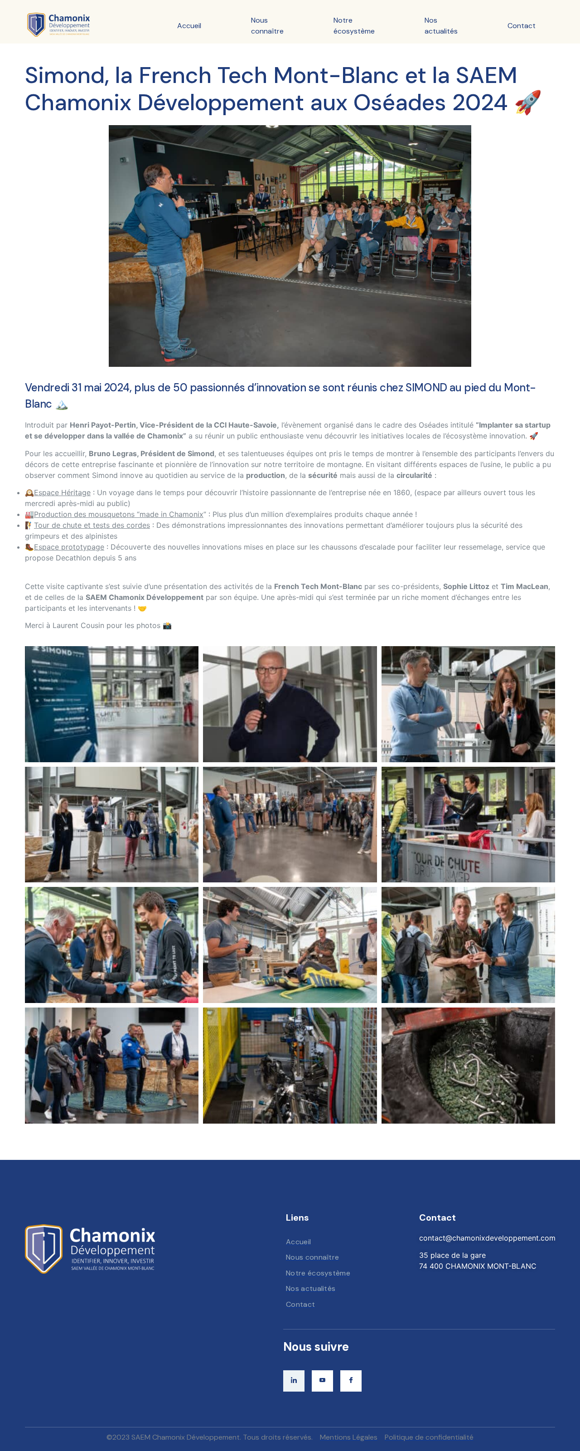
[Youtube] (322, 1381)
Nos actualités (441, 25)
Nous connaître (267, 25)
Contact (522, 25)
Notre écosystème (354, 25)
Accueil (189, 25)
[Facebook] (351, 1381)
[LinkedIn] (293, 1381)
